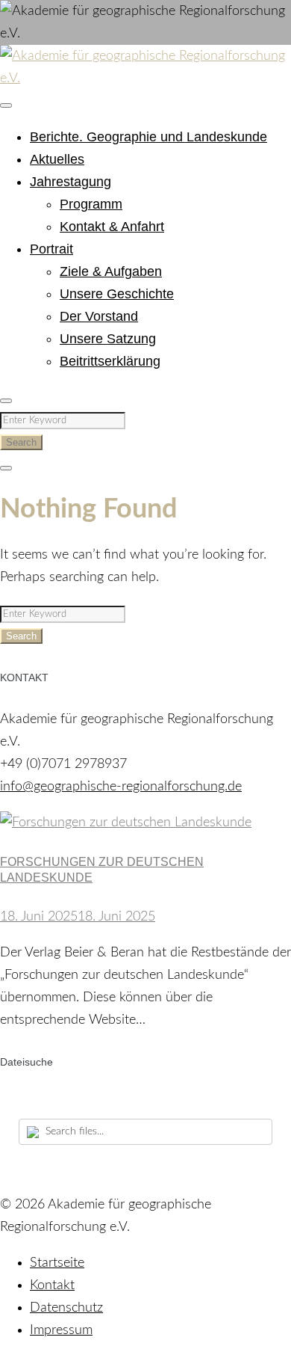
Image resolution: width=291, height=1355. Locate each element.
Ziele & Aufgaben (111, 271)
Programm (91, 204)
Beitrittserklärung (110, 361)
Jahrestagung (70, 181)
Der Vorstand (99, 316)
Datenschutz (66, 1308)
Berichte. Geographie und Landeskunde (148, 136)
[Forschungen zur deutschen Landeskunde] (125, 822)
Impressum (61, 1330)
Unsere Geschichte (117, 293)
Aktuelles (57, 159)
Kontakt (52, 1285)
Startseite (57, 1263)
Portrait (51, 249)
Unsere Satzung (108, 338)
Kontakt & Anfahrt (112, 226)
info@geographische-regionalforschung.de (121, 786)
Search (21, 442)
